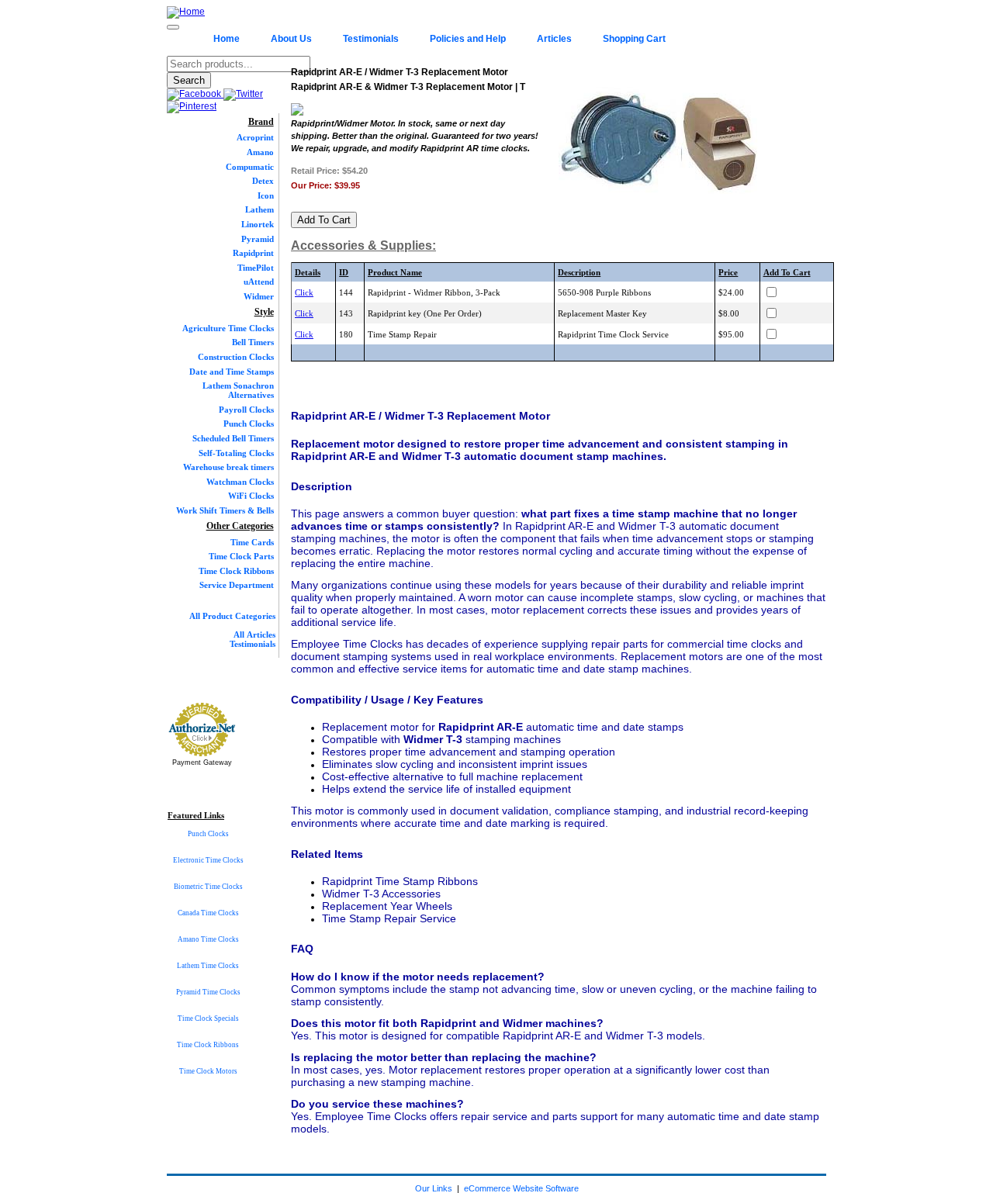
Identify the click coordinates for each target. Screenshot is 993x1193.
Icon (266, 195)
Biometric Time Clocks (208, 886)
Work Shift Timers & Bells (225, 510)
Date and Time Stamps (231, 371)
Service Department (236, 585)
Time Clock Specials (208, 1018)
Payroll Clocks (246, 409)
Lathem (259, 209)
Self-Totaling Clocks (236, 453)
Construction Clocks (236, 356)
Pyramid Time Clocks (208, 992)
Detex (263, 180)
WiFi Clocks (251, 495)
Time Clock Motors (208, 1071)
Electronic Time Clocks (208, 860)
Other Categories (240, 525)
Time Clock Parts (241, 556)
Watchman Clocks (240, 481)
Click (304, 292)
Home (226, 38)
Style (264, 311)
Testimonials (371, 38)
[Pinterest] (191, 106)
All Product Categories (232, 616)
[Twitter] (243, 93)
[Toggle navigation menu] (173, 27)
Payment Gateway (202, 762)
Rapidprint (253, 253)
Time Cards (252, 542)
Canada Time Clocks (208, 913)
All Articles (254, 634)
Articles (554, 38)
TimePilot (255, 267)
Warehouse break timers (228, 467)
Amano (260, 152)
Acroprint (255, 137)
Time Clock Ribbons (236, 571)
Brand (261, 121)
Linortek (257, 224)
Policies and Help (468, 38)
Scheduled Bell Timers (233, 438)
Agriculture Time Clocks (228, 328)
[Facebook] (195, 93)
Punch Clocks (248, 423)
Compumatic (250, 166)
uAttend (259, 281)
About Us (291, 38)
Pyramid (257, 239)
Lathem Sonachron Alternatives (238, 390)
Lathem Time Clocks (208, 966)
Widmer (259, 296)
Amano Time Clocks (208, 939)
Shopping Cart (634, 38)
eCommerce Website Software (521, 1188)
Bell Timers (253, 342)
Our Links (433, 1188)
